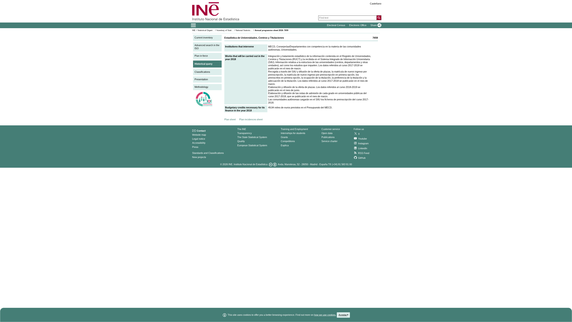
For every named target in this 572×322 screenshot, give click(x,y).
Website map (199, 135)
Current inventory (204, 37)
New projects (199, 157)
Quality (241, 141)
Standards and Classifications (208, 153)
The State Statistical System (252, 137)
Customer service (330, 129)
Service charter (329, 141)
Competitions (288, 141)
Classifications (202, 72)
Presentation (201, 79)
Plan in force (201, 56)
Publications (328, 137)
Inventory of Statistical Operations (231, 30)
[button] (375, 25)
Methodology (201, 87)
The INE (241, 129)
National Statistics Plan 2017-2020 (250, 30)
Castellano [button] (375, 3)
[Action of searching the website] (379, 17)
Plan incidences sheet (251, 119)
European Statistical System (252, 145)
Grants (284, 137)
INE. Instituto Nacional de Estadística (248, 164)
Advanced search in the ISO (207, 47)
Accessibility (198, 143)
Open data (326, 133)
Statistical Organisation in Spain (211, 30)
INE (193, 30)
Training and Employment (294, 129)
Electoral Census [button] (336, 25)
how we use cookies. (325, 315)
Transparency (244, 133)
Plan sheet (230, 119)
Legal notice (198, 139)
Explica (285, 145)
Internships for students (293, 133)
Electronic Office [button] (357, 25)
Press (195, 147)
